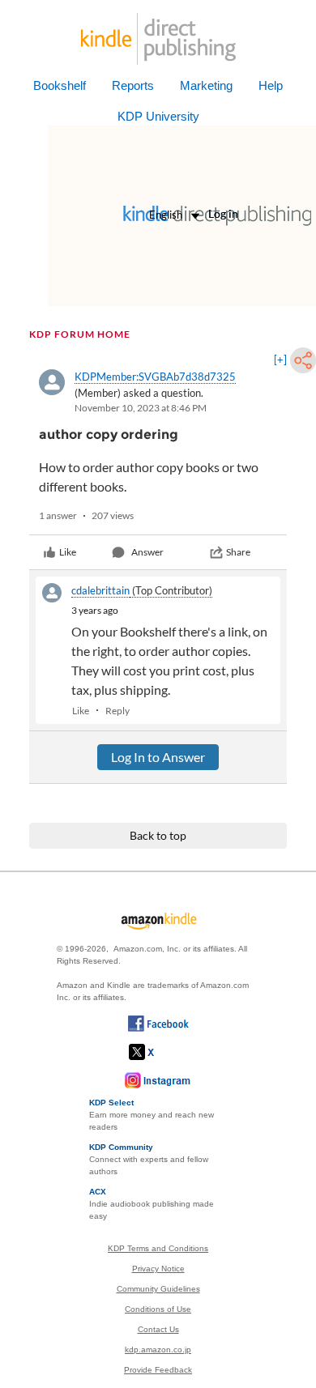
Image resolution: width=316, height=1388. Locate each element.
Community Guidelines (158, 1288)
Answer (147, 552)
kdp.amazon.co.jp (158, 1349)
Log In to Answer (158, 756)
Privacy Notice (158, 1268)
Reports (133, 85)
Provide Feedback (158, 1369)
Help (270, 85)
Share (238, 552)
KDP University (158, 116)
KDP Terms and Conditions (158, 1248)
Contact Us (158, 1329)
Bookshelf (59, 85)
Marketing (206, 85)
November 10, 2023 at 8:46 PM (141, 408)
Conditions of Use (158, 1309)
